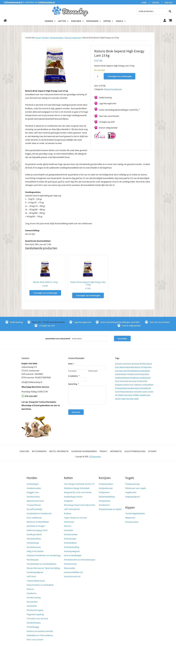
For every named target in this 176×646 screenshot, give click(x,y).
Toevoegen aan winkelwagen (119, 76)
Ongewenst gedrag (35, 614)
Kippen (107, 21)
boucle (149, 363)
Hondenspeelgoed (35, 572)
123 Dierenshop (95, 456)
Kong (134, 381)
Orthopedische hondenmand (126, 388)
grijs (117, 370)
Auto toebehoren (34, 517)
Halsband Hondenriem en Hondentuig (43, 555)
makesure (138, 384)
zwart (136, 398)
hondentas (134, 377)
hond (125, 370)
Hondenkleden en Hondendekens (41, 564)
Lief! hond (31, 576)
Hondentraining (34, 597)
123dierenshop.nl (46, 2)
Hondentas (32, 593)
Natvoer (30, 589)
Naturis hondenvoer (73, 37)
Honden (49, 21)
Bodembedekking (107, 496)
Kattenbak (123, 381)
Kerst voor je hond (35, 639)
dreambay (147, 367)
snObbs (136, 395)
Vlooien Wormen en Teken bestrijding (43, 568)
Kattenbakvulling (71, 547)
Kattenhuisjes (70, 538)
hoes (121, 370)
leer (131, 384)
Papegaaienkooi (126, 391)
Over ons (168, 2)
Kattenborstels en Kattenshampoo (79, 559)
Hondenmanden (34, 488)
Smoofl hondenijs (34, 509)
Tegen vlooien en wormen (75, 517)
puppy (144, 391)
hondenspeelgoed (122, 377)
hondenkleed (144, 370)
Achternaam (93, 371)
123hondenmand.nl (13, 2)
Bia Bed (143, 363)
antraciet (119, 363)
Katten (62, 21)
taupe (123, 398)
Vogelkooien (130, 492)
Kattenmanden (70, 534)
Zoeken (170, 11)
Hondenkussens (34, 547)
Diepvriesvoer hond (35, 500)
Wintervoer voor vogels (135, 488)
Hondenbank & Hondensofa (39, 513)
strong (118, 398)
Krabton (67, 513)
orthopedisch (147, 384)
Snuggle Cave (33, 492)
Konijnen (76, 21)
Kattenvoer (69, 521)
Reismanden (69, 568)
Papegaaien (92, 21)
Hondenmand (132, 374)
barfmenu (127, 363)
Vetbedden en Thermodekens (40, 635)
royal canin (127, 395)
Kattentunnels (70, 564)
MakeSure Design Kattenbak (76, 488)
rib (116, 395)
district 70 (139, 367)
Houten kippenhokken (135, 513)
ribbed (120, 395)
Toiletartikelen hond (36, 580)
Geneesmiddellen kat (73, 572)
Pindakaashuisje (132, 484)
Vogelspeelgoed (132, 496)
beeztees (135, 363)
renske (150, 391)
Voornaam (72, 371)
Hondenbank (133, 370)
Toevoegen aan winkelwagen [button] (45, 293)
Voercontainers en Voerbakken (40, 584)
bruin (117, 367)
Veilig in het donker (35, 551)
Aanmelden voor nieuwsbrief (57, 338)
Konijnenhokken (106, 484)
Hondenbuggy (33, 626)
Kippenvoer (130, 517)
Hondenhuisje (33, 542)
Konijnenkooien (106, 488)
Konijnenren (104, 492)
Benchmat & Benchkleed (38, 521)
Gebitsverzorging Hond (37, 530)
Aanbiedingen (33, 484)
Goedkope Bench (34, 534)
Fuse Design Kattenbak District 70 (79, 484)
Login (144, 2)
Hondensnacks (33, 496)
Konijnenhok (142, 381)
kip (130, 381)
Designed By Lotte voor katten (78, 492)
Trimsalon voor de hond (37, 618)
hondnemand (144, 377)
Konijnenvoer (105, 500)
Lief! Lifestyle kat (72, 509)
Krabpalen (68, 500)
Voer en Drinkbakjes (73, 555)
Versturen (76, 412)
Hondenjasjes (33, 559)
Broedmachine (131, 522)
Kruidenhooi (104, 505)
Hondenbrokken (56, 37)
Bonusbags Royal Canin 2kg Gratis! (79, 505)
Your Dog (129, 398)
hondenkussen (121, 374)
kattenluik (68, 530)
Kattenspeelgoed (71, 551)
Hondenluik (32, 605)
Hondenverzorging (35, 610)
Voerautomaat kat (72, 576)
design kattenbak (127, 367)
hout (117, 381)
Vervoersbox (32, 601)
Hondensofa (144, 374)
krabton (126, 384)
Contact (155, 2)
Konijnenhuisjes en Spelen (110, 509)
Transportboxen (34, 505)
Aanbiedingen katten (73, 496)
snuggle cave (145, 395)
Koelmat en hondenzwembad (40, 631)
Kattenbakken (70, 542)
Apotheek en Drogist (36, 526)
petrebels (138, 391)
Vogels (119, 21)
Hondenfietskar (34, 622)
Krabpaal (118, 384)
